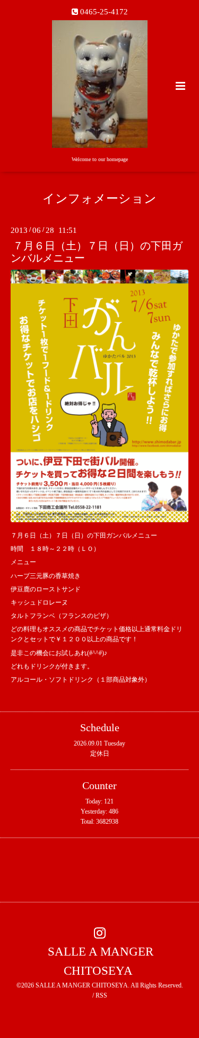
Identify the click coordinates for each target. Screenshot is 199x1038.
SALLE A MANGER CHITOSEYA (100, 961)
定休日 (99, 753)
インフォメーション (99, 198)
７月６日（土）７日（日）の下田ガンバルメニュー (97, 252)
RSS (101, 995)
